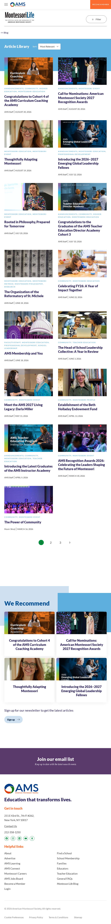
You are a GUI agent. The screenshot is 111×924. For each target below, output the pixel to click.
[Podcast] (32, 838)
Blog (4, 32)
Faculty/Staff (13, 342)
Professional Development (74, 154)
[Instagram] (13, 838)
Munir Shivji (9, 529)
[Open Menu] (6, 4)
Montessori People (84, 400)
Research (9, 287)
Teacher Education (84, 342)
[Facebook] (6, 838)
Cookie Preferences (14, 917)
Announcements (14, 88)
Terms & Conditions (58, 917)
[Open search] (87, 4)
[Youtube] (25, 838)
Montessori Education (31, 91)
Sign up (11, 719)
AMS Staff (8, 112)
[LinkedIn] (19, 838)
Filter (98, 19)
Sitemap (78, 917)
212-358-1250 (12, 832)
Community (32, 88)
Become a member (100, 4)
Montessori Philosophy (29, 284)
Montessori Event (89, 88)
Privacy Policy (36, 917)
